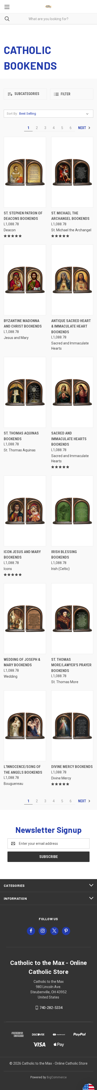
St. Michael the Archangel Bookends (70, 216)
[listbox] (54, 113)
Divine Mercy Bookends (72, 766)
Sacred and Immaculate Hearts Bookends (69, 439)
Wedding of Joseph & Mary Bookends (22, 662)
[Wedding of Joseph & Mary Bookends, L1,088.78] (25, 618)
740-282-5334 (51, 1007)
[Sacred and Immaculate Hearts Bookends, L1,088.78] (72, 392)
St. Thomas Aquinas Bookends (21, 436)
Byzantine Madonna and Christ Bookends (23, 324)
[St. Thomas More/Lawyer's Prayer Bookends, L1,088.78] (72, 618)
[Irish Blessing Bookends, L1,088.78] (72, 510)
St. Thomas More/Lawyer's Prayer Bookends (71, 665)
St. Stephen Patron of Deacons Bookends (23, 216)
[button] (25, 94)
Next (82, 128)
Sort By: (12, 113)
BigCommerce (57, 1077)
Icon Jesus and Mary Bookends (22, 555)
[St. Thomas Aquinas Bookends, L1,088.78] (25, 392)
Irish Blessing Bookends (64, 555)
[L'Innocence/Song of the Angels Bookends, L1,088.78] (25, 725)
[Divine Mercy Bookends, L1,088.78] (72, 725)
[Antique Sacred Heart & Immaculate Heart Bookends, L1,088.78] (72, 279)
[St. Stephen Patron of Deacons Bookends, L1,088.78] (25, 172)
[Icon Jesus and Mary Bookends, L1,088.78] (25, 510)
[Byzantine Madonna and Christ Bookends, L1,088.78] (25, 279)
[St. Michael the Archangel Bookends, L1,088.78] (72, 172)
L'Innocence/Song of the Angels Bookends (23, 769)
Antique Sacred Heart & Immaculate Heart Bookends (71, 326)
